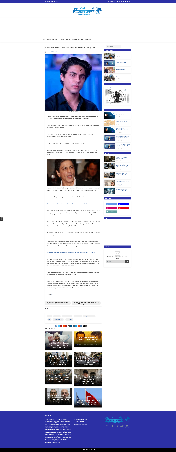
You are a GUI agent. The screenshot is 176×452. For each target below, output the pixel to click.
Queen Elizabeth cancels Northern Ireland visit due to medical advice (57, 303)
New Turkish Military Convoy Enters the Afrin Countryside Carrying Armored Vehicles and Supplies (59, 378)
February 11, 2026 (119, 193)
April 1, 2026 (118, 124)
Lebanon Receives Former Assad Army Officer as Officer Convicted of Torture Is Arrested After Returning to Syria (59, 398)
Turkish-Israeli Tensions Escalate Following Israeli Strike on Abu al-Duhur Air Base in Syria (88, 402)
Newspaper (88, 39)
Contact (113, 424)
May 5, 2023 (118, 71)
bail (49, 319)
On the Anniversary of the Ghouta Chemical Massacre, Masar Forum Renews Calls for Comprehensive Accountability (88, 340)
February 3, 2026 (119, 132)
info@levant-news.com (81, 424)
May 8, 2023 (118, 63)
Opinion (62, 39)
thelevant (57, 316)
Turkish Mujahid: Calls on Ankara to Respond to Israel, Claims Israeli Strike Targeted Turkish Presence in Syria (88, 380)
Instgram (112, 207)
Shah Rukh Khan (67, 316)
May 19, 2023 (118, 56)
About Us (107, 424)
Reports (57, 39)
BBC (52, 294)
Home (44, 39)
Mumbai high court (58, 319)
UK (53, 39)
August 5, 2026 (118, 177)
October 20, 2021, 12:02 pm (52, 52)
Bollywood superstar (89, 316)
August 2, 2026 (118, 185)
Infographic (81, 39)
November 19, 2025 (119, 140)
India (49, 316)
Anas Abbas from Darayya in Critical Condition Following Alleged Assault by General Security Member (58, 344)
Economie (68, 39)
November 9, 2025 (119, 148)
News (48, 39)
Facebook (125, 204)
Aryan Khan (77, 316)
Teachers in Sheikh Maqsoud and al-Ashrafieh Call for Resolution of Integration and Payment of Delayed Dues (88, 361)
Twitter (112, 204)
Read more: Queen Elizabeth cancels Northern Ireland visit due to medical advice (68, 204)
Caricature (74, 39)
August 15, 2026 (118, 160)
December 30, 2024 (108, 103)
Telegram (112, 211)
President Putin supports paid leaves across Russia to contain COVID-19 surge (86, 303)
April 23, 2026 (118, 116)
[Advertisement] (88, 27)
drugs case (69, 319)
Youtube (124, 207)
